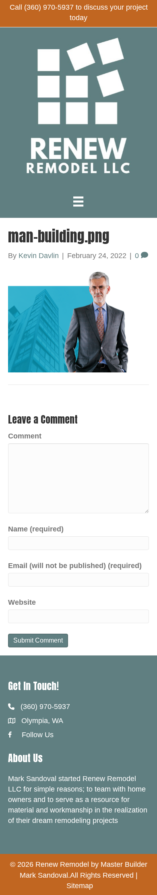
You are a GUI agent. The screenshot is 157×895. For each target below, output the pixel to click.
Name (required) (36, 529)
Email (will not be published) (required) (75, 566)
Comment (24, 436)
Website (22, 602)
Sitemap (79, 886)
